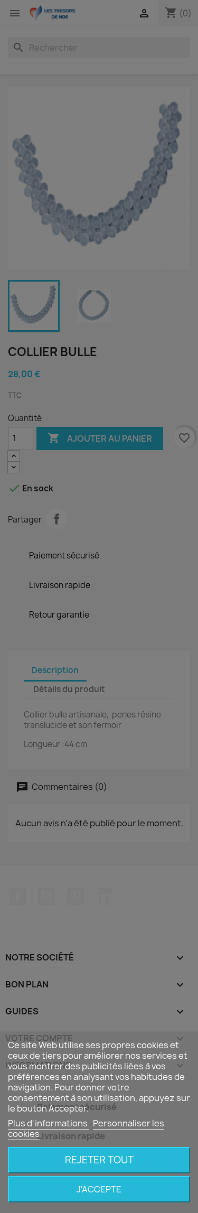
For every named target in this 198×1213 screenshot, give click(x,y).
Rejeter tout (99, 1160)
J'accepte (99, 1189)
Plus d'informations (48, 1123)
